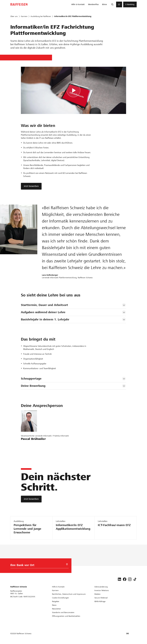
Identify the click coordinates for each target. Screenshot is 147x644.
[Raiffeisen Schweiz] (18, 4)
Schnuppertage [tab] (31, 378)
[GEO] (67, 564)
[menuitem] (78, 4)
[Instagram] (129, 579)
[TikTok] (135, 579)
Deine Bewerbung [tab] (33, 385)
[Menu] (119, 4)
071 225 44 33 (28, 450)
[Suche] (112, 4)
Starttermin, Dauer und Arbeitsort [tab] (44, 305)
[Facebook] (124, 579)
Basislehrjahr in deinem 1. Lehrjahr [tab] (45, 319)
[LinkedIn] (119, 579)
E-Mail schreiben (29, 444)
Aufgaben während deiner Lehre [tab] (43, 312)
